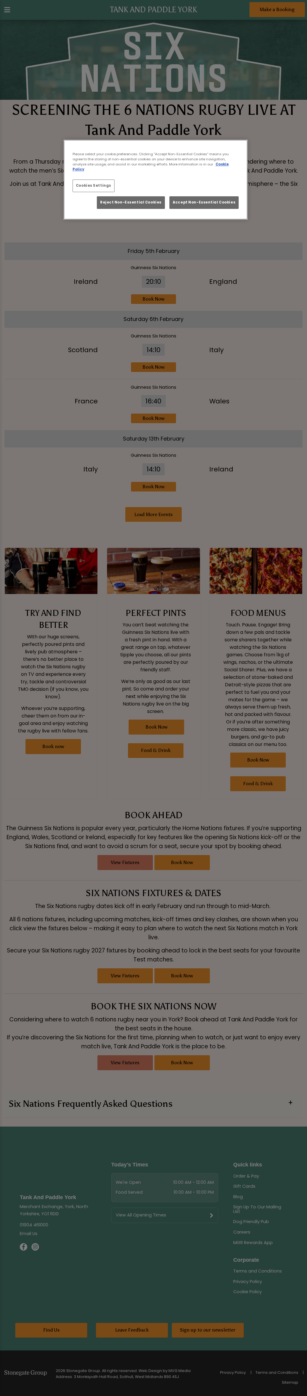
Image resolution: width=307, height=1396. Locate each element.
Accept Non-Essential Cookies (204, 202)
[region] (156, 180)
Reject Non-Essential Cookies (131, 202)
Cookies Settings (93, 185)
